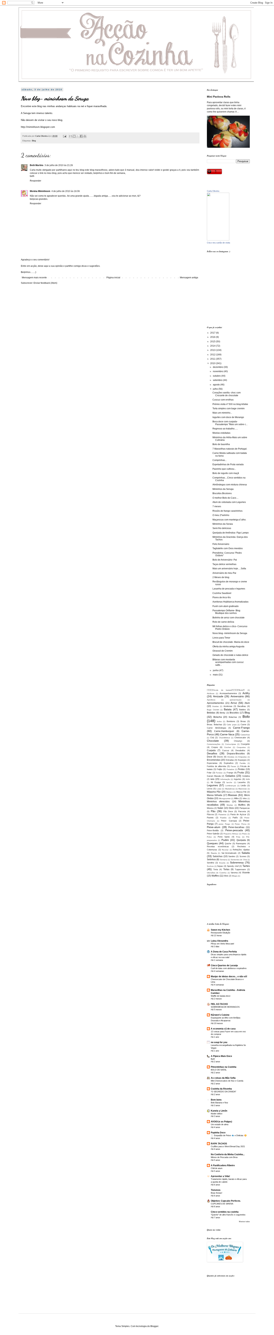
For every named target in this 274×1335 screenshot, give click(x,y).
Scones (243, 856)
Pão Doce (228, 811)
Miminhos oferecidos (218, 801)
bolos (219, 721)
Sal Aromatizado (229, 853)
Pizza (244, 834)
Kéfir (248, 779)
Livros (209, 789)
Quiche (228, 843)
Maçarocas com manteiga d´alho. (229, 519)
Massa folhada (214, 795)
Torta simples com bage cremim (228, 408)
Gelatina (246, 776)
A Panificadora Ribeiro (223, 1165)
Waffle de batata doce (220, 996)
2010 (213, 363)
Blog (34, 141)
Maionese (242, 789)
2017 (213, 332)
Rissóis (214, 853)
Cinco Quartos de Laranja (224, 965)
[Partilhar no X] (78, 136)
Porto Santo (224, 837)
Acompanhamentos (228, 693)
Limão (243, 785)
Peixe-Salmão (213, 833)
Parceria (242, 811)
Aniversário (237, 696)
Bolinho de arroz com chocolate (228, 617)
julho (215, 389)
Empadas (242, 757)
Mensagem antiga (189, 277)
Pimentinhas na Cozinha (223, 1067)
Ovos (231, 808)
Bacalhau (241, 706)
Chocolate (213, 740)
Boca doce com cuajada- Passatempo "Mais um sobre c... (230, 422)
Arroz (234, 702)
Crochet (227, 747)
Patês (235, 817)
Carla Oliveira (213, 191)
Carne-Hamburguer (224, 731)
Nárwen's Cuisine (220, 1015)
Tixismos (216, 1190)
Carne (243, 724)
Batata (228, 709)
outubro (217, 376)
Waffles (215, 875)
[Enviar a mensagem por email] (71, 136)
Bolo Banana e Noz (219, 1102)
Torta (215, 869)
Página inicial (113, 277)
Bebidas (211, 712)
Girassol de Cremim (222, 650)
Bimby (222, 713)
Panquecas (245, 808)
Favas (233, 766)
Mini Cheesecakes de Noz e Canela (227, 1081)
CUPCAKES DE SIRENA (222, 1204)
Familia (243, 763)
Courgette (245, 744)
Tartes (246, 865)
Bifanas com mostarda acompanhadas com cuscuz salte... (228, 662)
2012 (213, 354)
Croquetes (241, 747)
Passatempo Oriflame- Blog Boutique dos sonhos (226, 611)
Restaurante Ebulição (220, 933)
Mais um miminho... (222, 412)
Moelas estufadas (221, 433)
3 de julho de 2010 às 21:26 (59, 165)
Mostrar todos (244, 1222)
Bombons (231, 721)
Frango (230, 772)
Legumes (212, 785)
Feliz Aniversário (220, 544)
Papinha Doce (218, 1132)
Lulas (219, 789)
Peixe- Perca (240, 824)
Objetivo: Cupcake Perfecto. (226, 1201)
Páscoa (210, 814)
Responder (35, 180)
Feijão (219, 769)
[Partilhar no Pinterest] (85, 136)
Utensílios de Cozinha (216, 873)
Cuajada (211, 750)
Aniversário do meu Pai (224, 573)
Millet (245, 798)
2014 (213, 346)
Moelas (230, 805)
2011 (213, 359)
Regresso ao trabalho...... (225, 428)
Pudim (225, 839)
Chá (212, 737)
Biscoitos (234, 712)
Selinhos (211, 859)
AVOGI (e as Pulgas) (221, 1121)
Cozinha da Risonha (221, 1088)
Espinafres (229, 763)
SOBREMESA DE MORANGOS (225, 1007)
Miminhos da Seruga (223, 489)
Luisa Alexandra (219, 941)
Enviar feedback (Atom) (45, 283)
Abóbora (210, 693)
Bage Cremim (213, 710)
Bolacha (217, 717)
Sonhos (210, 866)
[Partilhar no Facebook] (81, 136)
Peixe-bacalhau (236, 827)
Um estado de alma (219, 1124)
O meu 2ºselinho (220, 515)
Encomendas (213, 760)
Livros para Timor (221, 637)
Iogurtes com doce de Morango (228, 417)
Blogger (154, 1326)
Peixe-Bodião (213, 830)
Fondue (219, 773)
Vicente (246, 872)
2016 (213, 337)
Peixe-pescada (234, 830)
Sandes (231, 856)
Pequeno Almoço (230, 834)
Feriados (230, 769)
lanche (229, 782)
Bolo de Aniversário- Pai (224, 559)
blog (39, 106)
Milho (236, 798)
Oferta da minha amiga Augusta (228, 646)
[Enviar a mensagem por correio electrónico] (64, 136)
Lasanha (241, 782)
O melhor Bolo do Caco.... (225, 498)
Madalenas (230, 789)
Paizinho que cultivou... (224, 469)
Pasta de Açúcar (238, 814)
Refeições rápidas (241, 850)
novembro (218, 371)
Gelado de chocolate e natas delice (230, 655)
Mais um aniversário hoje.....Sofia (229, 568)
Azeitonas (227, 706)
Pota (238, 837)
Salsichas (218, 856)
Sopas (220, 866)
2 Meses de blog (220, 577)
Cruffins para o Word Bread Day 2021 (228, 1146)
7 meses (216, 506)
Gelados (230, 775)
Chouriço (238, 741)
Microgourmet (225, 798)
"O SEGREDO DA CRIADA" (223, 1091)
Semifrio (210, 863)
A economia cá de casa (223, 1028)
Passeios (222, 814)
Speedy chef (233, 866)
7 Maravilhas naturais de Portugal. (229, 448)
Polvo (209, 837)
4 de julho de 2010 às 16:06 (65, 191)
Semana (223, 860)
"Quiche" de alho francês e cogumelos (228, 1215)
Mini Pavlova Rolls (218, 96)
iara (212, 779)
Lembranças (230, 786)
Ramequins (241, 843)
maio (215, 674)
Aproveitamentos (215, 703)
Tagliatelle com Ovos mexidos (227, 548)
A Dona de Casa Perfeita (224, 951)
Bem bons (216, 1099)
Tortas (226, 869)
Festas (241, 769)
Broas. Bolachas (214, 724)
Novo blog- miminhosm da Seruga (229, 633)
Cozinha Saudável (221, 593)
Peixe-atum (213, 827)
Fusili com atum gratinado (225, 606)
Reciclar (225, 850)
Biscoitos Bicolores (222, 493)
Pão (213, 811)
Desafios (212, 753)
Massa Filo (241, 792)
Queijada (241, 840)
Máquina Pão (214, 792)
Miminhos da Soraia (222, 524)
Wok (226, 876)
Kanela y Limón (219, 1110)
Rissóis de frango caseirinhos (227, 511)
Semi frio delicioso (221, 528)
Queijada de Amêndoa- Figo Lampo (230, 532)
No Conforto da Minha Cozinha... (228, 1154)
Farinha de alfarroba (216, 766)
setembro (218, 380)
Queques (212, 843)
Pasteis (210, 817)
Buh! (213, 1059)
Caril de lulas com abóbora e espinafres (229, 968)
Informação (225, 779)
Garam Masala (214, 776)
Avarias (215, 706)
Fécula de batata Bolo (226, 690)
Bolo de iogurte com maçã (225, 473)
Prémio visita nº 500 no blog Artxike (230, 404)
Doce (209, 756)
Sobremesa (237, 862)
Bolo (246, 717)
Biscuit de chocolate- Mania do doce (230, 642)
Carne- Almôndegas (216, 728)
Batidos (242, 709)
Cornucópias (230, 744)
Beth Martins (36, 165)
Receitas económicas (218, 846)
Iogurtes (237, 779)
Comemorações (213, 744)
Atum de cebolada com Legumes (229, 502)
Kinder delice (216, 1113)
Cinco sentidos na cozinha (225, 1212)
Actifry (246, 693)
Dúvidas (230, 757)
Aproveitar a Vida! (220, 1176)
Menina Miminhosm (40, 191)
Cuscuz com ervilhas (223, 399)
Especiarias (212, 763)
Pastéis (223, 818)
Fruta (240, 772)
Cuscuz (225, 750)
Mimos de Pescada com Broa (224, 1157)
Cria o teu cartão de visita (218, 243)
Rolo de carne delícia (223, 622)
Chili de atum (216, 1168)
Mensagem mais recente (34, 277)
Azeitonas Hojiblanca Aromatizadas (230, 601)
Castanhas (245, 735)
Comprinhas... (219, 460)
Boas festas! (216, 1193)
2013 (213, 350)
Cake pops (231, 725)
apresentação (236, 700)
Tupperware (240, 869)
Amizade (218, 696)
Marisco (229, 792)
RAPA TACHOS (219, 1143)
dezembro (218, 367)
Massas (232, 795)
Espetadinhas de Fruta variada (228, 464)
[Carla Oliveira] (218, 239)
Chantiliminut (224, 738)
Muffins (241, 805)
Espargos (242, 760)
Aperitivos (211, 700)
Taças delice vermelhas (224, 564)
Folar (209, 772)
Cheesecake (240, 737)
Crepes (214, 747)
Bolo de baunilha (221, 444)
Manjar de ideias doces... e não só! (229, 976)
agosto (216, 384)
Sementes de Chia (239, 860)
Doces (220, 757)
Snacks (222, 863)
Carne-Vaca (227, 734)
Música (210, 808)
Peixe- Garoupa (229, 821)
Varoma (234, 872)
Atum (247, 703)
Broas (243, 721)
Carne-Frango (241, 727)
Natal (220, 808)
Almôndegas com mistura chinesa (229, 484)
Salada (246, 852)
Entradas (230, 760)
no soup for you (219, 1042)
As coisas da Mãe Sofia (223, 1078)
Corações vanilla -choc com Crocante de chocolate (226, 394)
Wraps (234, 876)
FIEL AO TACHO (219, 1004)
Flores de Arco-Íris (221, 597)
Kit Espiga (216, 782)
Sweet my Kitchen (220, 930)
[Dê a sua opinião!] (74, 136)
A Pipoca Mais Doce (221, 1056)
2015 (213, 341)
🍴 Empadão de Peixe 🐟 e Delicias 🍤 (229, 1135)
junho (216, 670)
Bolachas (233, 717)
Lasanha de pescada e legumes (228, 588)
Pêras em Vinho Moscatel (222, 944)
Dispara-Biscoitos (236, 753)
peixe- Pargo (224, 824)
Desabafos (240, 750)
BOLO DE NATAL (219, 1070)
